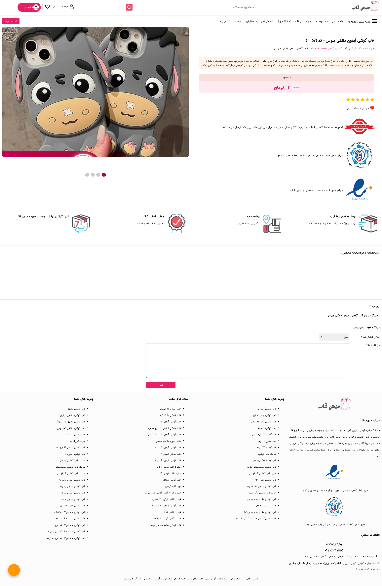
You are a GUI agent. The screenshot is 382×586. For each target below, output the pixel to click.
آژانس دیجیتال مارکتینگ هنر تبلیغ (142, 579)
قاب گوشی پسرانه (267, 428)
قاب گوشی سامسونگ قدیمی (70, 525)
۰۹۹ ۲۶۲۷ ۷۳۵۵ (334, 550)
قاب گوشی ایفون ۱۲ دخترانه (166, 506)
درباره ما (238, 21)
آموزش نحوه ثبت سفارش (259, 21)
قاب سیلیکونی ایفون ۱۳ (264, 506)
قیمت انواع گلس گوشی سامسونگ (162, 493)
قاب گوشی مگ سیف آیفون (261, 499)
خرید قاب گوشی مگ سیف (262, 493)
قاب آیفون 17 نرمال (265, 448)
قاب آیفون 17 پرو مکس (263, 435)
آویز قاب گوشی (173, 486)
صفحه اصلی (338, 21)
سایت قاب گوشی (267, 454)
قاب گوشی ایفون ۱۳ (265, 480)
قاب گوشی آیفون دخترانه (72, 480)
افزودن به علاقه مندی (358, 108)
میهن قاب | (367, 48)
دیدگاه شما (373, 345)
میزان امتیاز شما (370, 337)
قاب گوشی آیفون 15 (170, 422)
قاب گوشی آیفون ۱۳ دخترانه (261, 486)
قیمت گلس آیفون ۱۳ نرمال (166, 499)
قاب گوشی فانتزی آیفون (72, 415)
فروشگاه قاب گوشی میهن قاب (363, 430)
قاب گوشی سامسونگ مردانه (70, 519)
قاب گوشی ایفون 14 (170, 454)
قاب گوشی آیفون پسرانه (72, 486)
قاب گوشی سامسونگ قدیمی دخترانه (66, 538)
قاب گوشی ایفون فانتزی (72, 506)
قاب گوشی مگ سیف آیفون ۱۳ (260, 512)
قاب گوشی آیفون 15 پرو (168, 448)
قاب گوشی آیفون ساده (73, 499)
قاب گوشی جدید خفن (264, 415)
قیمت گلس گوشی (171, 512)
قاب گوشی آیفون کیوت (73, 493)
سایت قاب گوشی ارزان (169, 467)
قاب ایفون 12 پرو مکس (168, 441)
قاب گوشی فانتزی (76, 409)
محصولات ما (321, 21)
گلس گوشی (363, 437)
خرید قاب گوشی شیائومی (262, 473)
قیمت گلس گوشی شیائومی (166, 519)
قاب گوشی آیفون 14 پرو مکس (164, 435)
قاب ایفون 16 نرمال (170, 409)
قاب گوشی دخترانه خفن (263, 422)
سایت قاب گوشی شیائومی (71, 473)
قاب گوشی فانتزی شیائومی (71, 428)
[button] (104, 175)
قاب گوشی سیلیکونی (74, 435)
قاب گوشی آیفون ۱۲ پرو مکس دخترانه (256, 519)
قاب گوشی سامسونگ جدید (261, 467)
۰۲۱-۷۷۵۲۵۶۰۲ (334, 544)
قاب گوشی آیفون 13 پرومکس (69, 448)
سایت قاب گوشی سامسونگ (70, 467)
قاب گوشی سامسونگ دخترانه (69, 512)
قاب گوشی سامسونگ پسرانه (166, 525)
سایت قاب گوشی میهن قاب (213, 579)
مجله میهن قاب (303, 21)
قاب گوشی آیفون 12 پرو (168, 460)
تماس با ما (224, 21)
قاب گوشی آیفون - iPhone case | (327, 48)
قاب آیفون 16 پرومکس (264, 460)
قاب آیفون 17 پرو (267, 441)
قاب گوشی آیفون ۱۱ (75, 454)
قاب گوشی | (354, 48)
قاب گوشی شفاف (172, 480)
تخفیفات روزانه (11, 21)
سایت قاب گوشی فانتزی (168, 473)
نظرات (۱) (374, 306)
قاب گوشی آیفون (267, 409)
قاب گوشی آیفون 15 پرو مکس (164, 428)
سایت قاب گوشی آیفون (72, 460)
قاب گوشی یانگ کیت (170, 415)
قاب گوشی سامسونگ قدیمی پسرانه (66, 531)
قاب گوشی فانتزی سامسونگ (70, 422)
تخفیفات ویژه (284, 21)
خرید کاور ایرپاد (77, 441)
